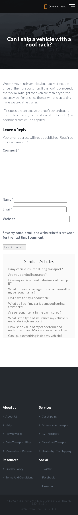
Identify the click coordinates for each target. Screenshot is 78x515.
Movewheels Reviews (18, 451)
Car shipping (49, 416)
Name (8, 199)
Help (8, 425)
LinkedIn (47, 486)
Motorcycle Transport (56, 425)
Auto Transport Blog (18, 442)
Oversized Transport (55, 442)
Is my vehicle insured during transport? (35, 269)
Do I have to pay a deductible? (29, 297)
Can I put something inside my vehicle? (35, 335)
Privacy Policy (14, 469)
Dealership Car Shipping (56, 451)
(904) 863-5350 (57, 6)
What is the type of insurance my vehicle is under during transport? (38, 319)
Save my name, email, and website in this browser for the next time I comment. (38, 235)
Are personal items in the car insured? (34, 312)
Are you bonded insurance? (27, 274)
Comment (11, 150)
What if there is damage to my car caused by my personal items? (39, 290)
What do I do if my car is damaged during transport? (36, 305)
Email (7, 209)
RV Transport (50, 433)
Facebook (48, 477)
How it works (13, 433)
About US (11, 416)
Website (9, 219)
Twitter (47, 469)
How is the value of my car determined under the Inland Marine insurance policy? (37, 328)
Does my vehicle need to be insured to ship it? (38, 281)
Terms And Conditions (19, 477)
